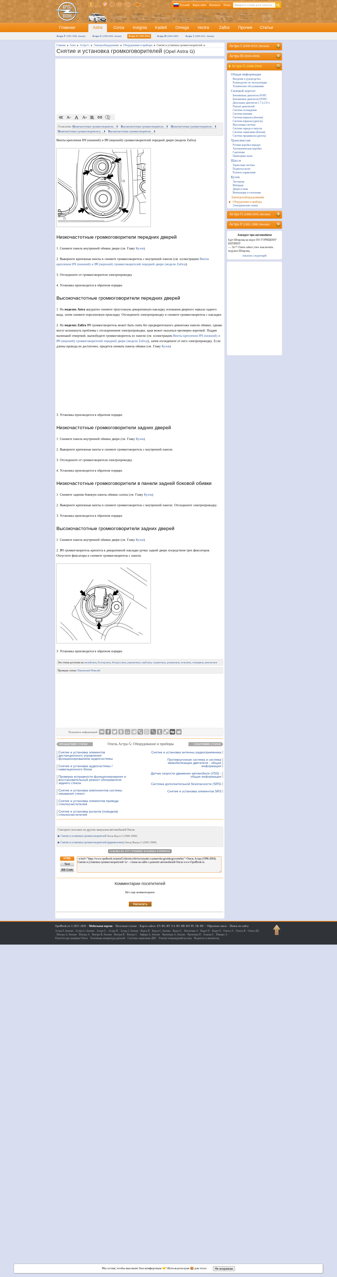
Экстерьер (238, 181)
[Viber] (140, 732)
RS (178, 926)
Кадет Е (216, 930)
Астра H (167, 36)
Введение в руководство (247, 78)
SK (197, 926)
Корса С (177, 930)
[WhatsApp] (146, 732)
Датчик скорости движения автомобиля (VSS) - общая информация (186, 775)
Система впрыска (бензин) (248, 117)
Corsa (118, 27)
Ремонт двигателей (243, 106)
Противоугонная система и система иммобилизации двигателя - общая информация (194, 763)
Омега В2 (253, 930)
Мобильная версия (101, 926)
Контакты (214, 5)
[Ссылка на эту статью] (100, 117)
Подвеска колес (242, 168)
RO (188, 926)
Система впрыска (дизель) (248, 121)
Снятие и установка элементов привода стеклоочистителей (88, 802)
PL (192, 926)
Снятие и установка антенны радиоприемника (186, 752)
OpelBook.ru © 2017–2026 (70, 926)
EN (159, 926)
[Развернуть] (279, 46)
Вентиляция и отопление (247, 192)
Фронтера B (194, 934)
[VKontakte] (102, 732)
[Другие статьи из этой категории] (92, 117)
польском (186, 662)
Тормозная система (244, 165)
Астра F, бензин (64, 930)
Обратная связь (217, 926)
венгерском (211, 662)
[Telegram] (134, 732)
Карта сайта (199, 5)
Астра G (107, 36)
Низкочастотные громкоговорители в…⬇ (82, 131)
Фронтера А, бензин (173, 934)
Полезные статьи (126, 926)
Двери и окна (240, 189)
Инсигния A (191, 930)
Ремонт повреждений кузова (175, 938)
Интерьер (238, 185)
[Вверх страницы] (277, 931)
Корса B (145, 930)
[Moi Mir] (127, 732)
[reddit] (179, 732)
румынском (173, 662)
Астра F (70, 36)
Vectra (203, 27)
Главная (67, 27)
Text (67, 864)
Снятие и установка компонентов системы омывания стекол (90, 792)
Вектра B (119, 934)
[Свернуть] (279, 66)
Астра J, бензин (129, 930)
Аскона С (208, 934)
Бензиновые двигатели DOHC (250, 99)
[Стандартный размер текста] (76, 117)
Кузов (140, 248)
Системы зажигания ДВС (142, 938)
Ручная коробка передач (246, 144)
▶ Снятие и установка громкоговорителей (97, 836)
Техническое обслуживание (248, 86)
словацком (197, 662)
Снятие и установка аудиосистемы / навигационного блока (85, 767)
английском (90, 662)
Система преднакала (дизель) (249, 135)
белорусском (119, 662)
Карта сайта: (148, 926)
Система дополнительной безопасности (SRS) (186, 783)
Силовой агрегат (243, 91)
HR (183, 926)
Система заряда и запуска (247, 128)
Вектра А (84, 934)
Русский (184, 5)
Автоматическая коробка (247, 148)
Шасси (236, 160)
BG (164, 926)
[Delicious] (166, 732)
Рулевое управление (244, 172)
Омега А (228, 930)
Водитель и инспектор (206, 938)
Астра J (199, 36)
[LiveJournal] (153, 732)
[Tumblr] (159, 732)
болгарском (104, 662)
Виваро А (221, 934)
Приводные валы (242, 156)
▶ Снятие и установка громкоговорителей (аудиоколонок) (107, 842)
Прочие (245, 27)
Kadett (161, 27)
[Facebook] (108, 732)
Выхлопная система (244, 124)
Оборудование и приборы (247, 201)
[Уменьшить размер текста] (68, 117)
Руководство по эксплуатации (250, 82)
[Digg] (172, 732)
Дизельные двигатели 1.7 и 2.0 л (251, 102)
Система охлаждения (245, 110)
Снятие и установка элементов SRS (194, 791)
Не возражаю (224, 1268)
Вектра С (132, 934)
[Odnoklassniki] (121, 732)
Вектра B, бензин (102, 934)
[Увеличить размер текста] (84, 117)
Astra (97, 27)
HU (202, 926)
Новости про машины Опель (71, 938)
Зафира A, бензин (150, 934)
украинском (133, 662)
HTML (67, 858)
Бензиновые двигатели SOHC (250, 95)
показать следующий (254, 255)
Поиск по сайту (239, 926)
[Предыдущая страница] (61, 117)
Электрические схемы (245, 205)
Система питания (242, 113)
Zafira (224, 27)
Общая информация (246, 74)
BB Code (67, 869)
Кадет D (205, 930)
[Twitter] (114, 732)
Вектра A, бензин (67, 934)
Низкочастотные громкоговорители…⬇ (95, 126)
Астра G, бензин (84, 930)
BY (168, 926)
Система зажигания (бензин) (249, 132)
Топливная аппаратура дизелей (107, 938)
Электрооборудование (247, 197)
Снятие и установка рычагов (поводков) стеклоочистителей (88, 813)
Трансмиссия (240, 140)
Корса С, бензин (161, 930)
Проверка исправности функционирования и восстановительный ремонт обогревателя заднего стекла (92, 780)
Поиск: (228, 5)
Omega (182, 27)
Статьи (266, 27)
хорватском (159, 662)
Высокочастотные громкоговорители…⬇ (144, 126)
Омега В (241, 930)
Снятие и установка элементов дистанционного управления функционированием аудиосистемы (85, 755)
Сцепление (239, 152)
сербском (146, 662)
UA (173, 926)
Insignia (140, 27)
